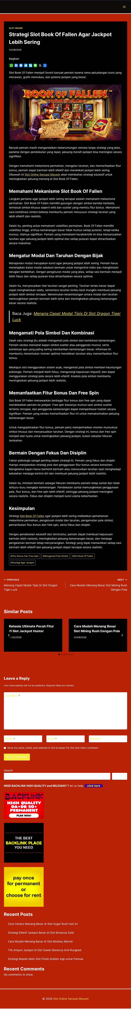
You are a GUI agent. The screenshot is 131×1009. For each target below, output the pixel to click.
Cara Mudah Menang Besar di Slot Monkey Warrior (40, 941)
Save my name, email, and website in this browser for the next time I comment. (53, 747)
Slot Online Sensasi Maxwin (71, 998)
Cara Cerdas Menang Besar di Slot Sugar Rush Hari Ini (43, 923)
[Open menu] (124, 6)
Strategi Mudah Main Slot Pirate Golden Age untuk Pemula (45, 959)
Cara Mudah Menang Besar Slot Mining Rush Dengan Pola (98, 584)
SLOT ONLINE (16, 28)
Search (8, 770)
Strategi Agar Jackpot (22, 562)
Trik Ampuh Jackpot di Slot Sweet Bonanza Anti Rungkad (44, 950)
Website (95, 739)
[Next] (122, 635)
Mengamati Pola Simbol (55, 556)
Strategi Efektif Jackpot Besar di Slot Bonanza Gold (41, 932)
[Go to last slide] (9, 635)
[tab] (59, 654)
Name (10, 739)
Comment (12, 695)
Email (52, 739)
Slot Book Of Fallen (32, 516)
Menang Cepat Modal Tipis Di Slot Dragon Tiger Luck (31, 584)
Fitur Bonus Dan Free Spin (24, 556)
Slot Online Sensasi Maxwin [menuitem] (42, 174)
